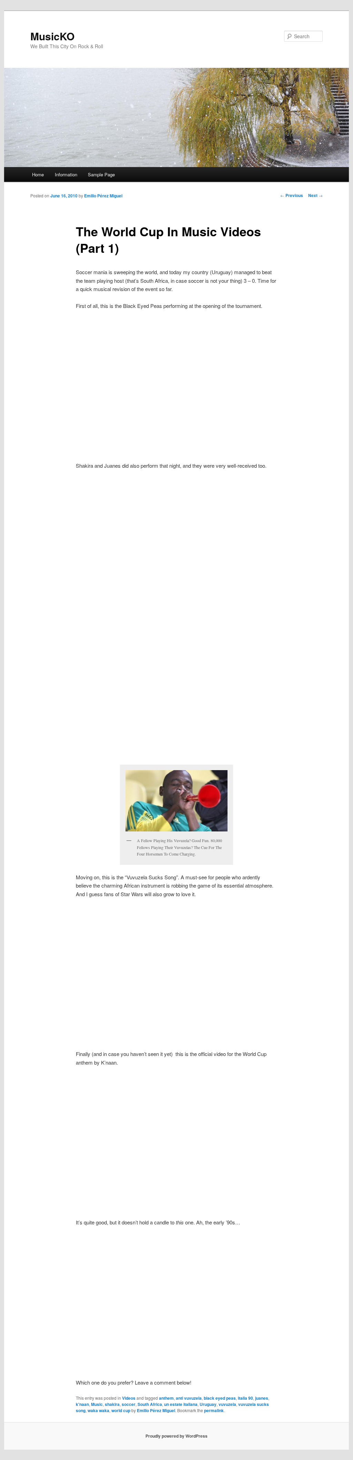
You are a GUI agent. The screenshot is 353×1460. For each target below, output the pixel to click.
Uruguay (208, 1404)
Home (38, 174)
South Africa (150, 1404)
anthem (166, 1398)
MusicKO (52, 36)
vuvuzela (227, 1404)
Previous (291, 195)
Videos (128, 1398)
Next (315, 195)
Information (66, 174)
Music (97, 1404)
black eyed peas (220, 1398)
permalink (214, 1410)
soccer (128, 1404)
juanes (261, 1398)
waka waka (98, 1410)
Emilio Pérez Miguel (103, 196)
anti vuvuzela (189, 1398)
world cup (120, 1410)
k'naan (82, 1404)
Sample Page (101, 174)
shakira (112, 1404)
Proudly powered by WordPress (176, 1436)
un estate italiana (181, 1404)
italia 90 (245, 1398)
